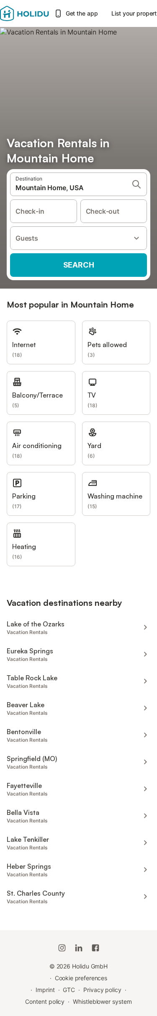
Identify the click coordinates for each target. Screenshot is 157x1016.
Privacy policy (102, 989)
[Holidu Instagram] (61, 947)
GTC (69, 989)
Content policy (44, 1001)
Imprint (45, 989)
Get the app (82, 13)
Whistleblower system (102, 1001)
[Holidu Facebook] (95, 947)
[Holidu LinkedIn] (78, 947)
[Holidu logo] (24, 13)
